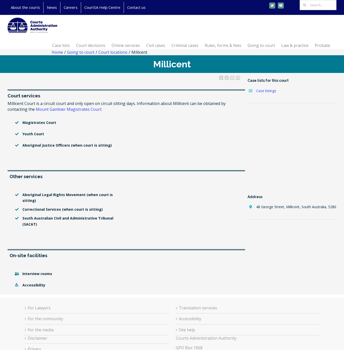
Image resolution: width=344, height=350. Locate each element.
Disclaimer (37, 338)
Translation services (198, 308)
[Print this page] (232, 78)
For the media (41, 330)
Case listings (266, 90)
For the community (45, 318)
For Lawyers (39, 308)
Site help (187, 330)
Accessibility (190, 318)
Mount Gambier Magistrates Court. (69, 109)
